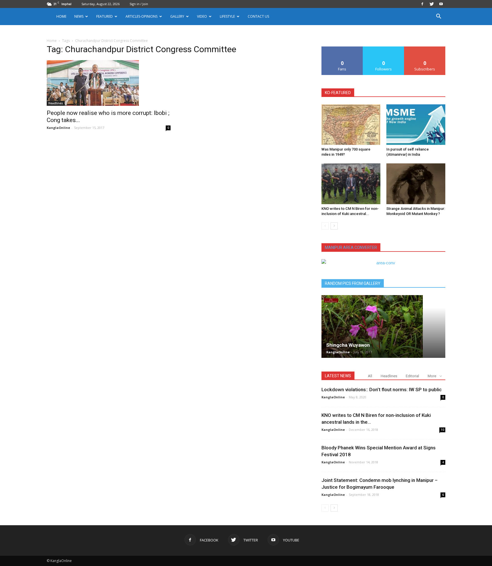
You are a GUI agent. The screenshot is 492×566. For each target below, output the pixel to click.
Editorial (412, 376)
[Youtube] (441, 4)
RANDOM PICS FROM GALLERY (352, 283)
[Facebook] (422, 4)
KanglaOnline (58, 127)
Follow (383, 48)
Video (202, 16)
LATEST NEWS (338, 376)
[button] (438, 17)
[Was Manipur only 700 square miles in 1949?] (350, 124)
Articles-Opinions (141, 16)
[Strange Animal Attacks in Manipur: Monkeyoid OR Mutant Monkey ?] (415, 183)
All (370, 376)
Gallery (177, 16)
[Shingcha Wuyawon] (383, 326)
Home (61, 16)
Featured (104, 16)
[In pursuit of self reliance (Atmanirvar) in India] (415, 124)
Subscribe (425, 48)
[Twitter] (431, 4)
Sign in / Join (139, 4)
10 (442, 430)
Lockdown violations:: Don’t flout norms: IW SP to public (381, 389)
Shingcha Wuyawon (348, 345)
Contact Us (258, 16)
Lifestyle (227, 16)
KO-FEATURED (338, 92)
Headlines (55, 103)
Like (342, 48)
